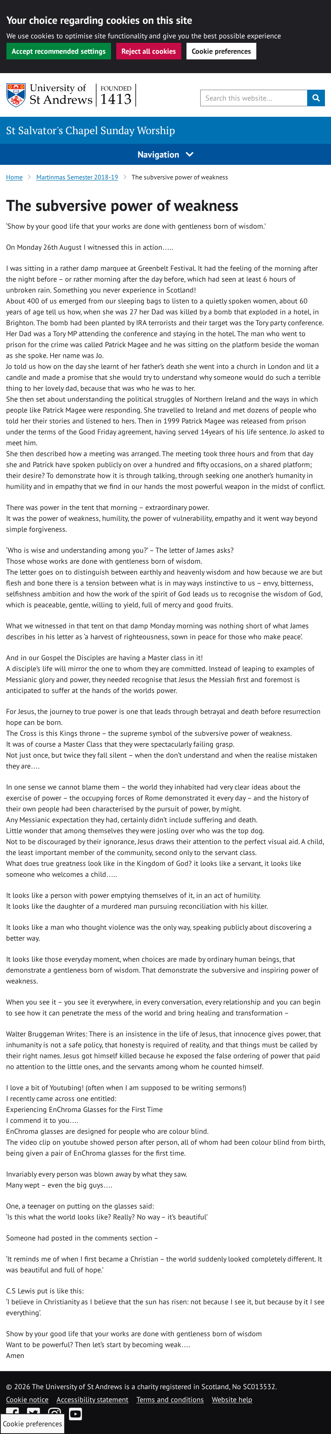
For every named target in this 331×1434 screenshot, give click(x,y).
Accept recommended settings (59, 51)
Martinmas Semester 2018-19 (77, 177)
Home (14, 177)
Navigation (160, 154)
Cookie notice (27, 1399)
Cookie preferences (221, 51)
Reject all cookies (149, 51)
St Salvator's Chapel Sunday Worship (90, 130)
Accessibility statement (92, 1399)
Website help (232, 1399)
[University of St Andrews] (71, 95)
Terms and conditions (170, 1399)
